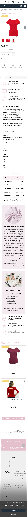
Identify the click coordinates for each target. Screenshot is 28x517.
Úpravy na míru (11, 298)
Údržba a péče (11, 301)
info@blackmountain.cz (14, 460)
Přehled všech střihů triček (14, 294)
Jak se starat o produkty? (20, 473)
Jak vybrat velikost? (19, 475)
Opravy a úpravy (20, 477)
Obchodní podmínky (7, 479)
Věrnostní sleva (7, 486)
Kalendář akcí (20, 483)
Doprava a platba (7, 475)
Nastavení (13, 514)
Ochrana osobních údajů (7, 481)
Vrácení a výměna (7, 488)
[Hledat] (1, 5)
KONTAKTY (20, 487)
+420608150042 (14, 462)
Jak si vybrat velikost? (13, 296)
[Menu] (24, 5)
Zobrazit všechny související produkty (13, 418)
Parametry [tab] (8, 77)
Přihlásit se (23, 445)
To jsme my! (20, 478)
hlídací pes (13, 68)
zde (16, 507)
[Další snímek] (25, 27)
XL (13, 410)
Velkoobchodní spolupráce (7, 483)
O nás (19, 482)
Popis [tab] (3, 77)
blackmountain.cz (14, 464)
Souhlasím (14, 510)
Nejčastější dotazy (12, 303)
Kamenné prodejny (19, 485)
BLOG (20, 480)
